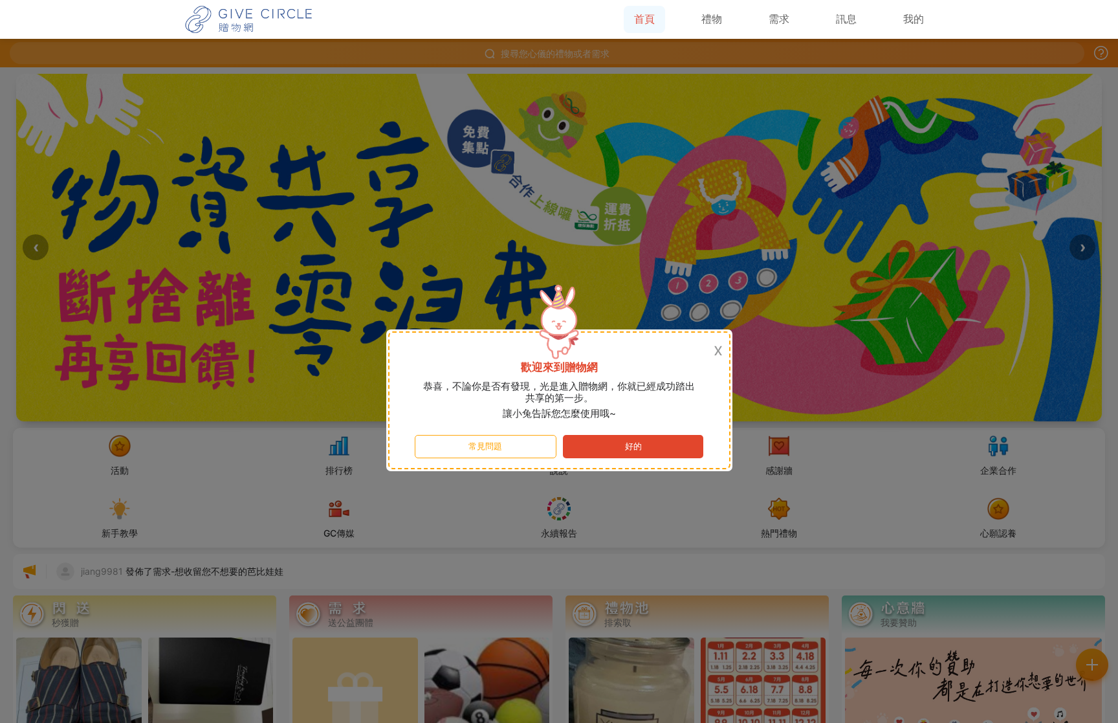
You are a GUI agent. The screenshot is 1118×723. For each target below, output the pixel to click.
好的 (633, 446)
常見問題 (485, 446)
